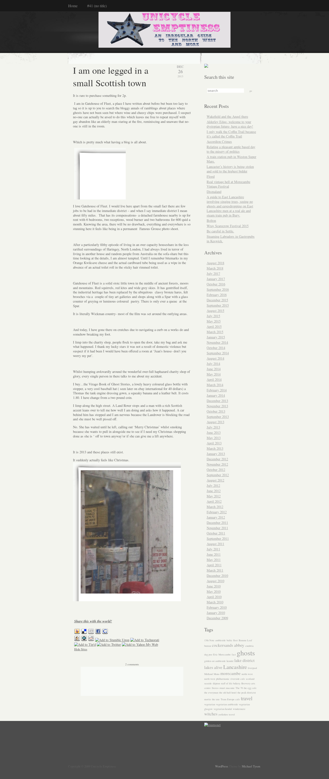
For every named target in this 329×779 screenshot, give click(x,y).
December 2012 (217, 459)
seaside (208, 683)
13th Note (209, 640)
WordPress (221, 766)
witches (210, 714)
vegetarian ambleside (227, 704)
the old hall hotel (228, 692)
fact (234, 654)
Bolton (211, 220)
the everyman (211, 692)
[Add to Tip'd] (85, 644)
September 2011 (218, 538)
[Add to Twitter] (109, 644)
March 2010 (215, 602)
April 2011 (214, 565)
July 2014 (213, 363)
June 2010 (214, 586)
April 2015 (214, 326)
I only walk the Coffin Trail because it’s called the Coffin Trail (231, 134)
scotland (250, 678)
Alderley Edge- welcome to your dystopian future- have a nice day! (230, 124)
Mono (216, 674)
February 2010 (217, 607)
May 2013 (214, 438)
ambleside (220, 640)
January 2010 (216, 612)
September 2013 (218, 416)
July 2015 (213, 316)
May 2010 (214, 591)
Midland (208, 674)
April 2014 (214, 379)
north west (209, 678)
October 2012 (216, 469)
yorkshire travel (226, 714)
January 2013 (216, 453)
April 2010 (214, 596)
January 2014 (216, 395)
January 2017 (216, 279)
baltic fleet (232, 640)
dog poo (208, 654)
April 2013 (214, 443)
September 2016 (218, 289)
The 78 (239, 688)
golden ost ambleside (215, 661)
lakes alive (213, 667)
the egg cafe (250, 688)
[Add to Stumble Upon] (112, 640)
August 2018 (215, 263)
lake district (244, 660)
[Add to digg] (91, 633)
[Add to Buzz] (77, 633)
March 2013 (215, 448)
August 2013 (215, 422)
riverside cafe (237, 678)
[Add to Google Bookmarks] (105, 633)
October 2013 (216, 411)
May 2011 (214, 559)
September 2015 (218, 305)
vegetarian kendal (223, 709)
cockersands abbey (228, 645)
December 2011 (217, 522)
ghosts (246, 652)
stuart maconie (227, 688)
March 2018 (215, 268)
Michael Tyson (251, 766)
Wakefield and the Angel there (227, 116)
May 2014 (214, 374)
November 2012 (217, 464)
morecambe (230, 673)
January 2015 (216, 337)
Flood (211, 176)
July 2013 (213, 427)
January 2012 (216, 517)
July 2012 (213, 485)
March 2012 (215, 506)
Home (73, 5)
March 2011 (215, 570)
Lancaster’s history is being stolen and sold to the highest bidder (230, 168)
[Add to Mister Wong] (77, 640)
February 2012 (217, 512)
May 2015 (214, 321)
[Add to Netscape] (84, 640)
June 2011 (214, 554)
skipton (216, 683)
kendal (230, 661)
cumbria (249, 645)
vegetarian (209, 704)
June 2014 (214, 369)
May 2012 (214, 496)
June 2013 (214, 432)
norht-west (247, 674)
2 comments (132, 664)
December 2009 (217, 618)
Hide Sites (80, 649)
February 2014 (217, 390)
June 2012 (214, 491)
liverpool (252, 668)
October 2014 (216, 347)
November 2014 (217, 342)
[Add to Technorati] (144, 640)
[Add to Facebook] (98, 633)
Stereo (215, 688)
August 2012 (215, 480)
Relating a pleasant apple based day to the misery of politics (231, 149)
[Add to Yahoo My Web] (140, 644)
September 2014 (218, 353)
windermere (239, 709)
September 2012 (218, 475)
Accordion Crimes (219, 141)
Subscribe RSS (56, 763)
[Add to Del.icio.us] (84, 633)
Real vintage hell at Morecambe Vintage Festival (228, 184)
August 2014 (215, 358)
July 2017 (213, 273)
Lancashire (235, 666)
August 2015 (215, 310)
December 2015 (217, 300)
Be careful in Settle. (220, 231)
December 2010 (217, 575)
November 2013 (217, 406)
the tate (216, 699)
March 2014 (215, 385)
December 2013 (217, 400)
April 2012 (214, 501)
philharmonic (223, 678)
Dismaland (214, 191)
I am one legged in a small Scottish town (110, 76)
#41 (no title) (97, 5)
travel (246, 698)
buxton (207, 645)
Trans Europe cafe (230, 699)
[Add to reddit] (91, 640)
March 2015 (215, 332)
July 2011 (213, 549)
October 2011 (216, 533)
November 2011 (217, 528)
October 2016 (216, 284)
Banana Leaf (245, 640)
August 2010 (215, 581)
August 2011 (215, 543)
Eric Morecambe (222, 654)
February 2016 (217, 294)
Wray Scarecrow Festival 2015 (228, 226)
